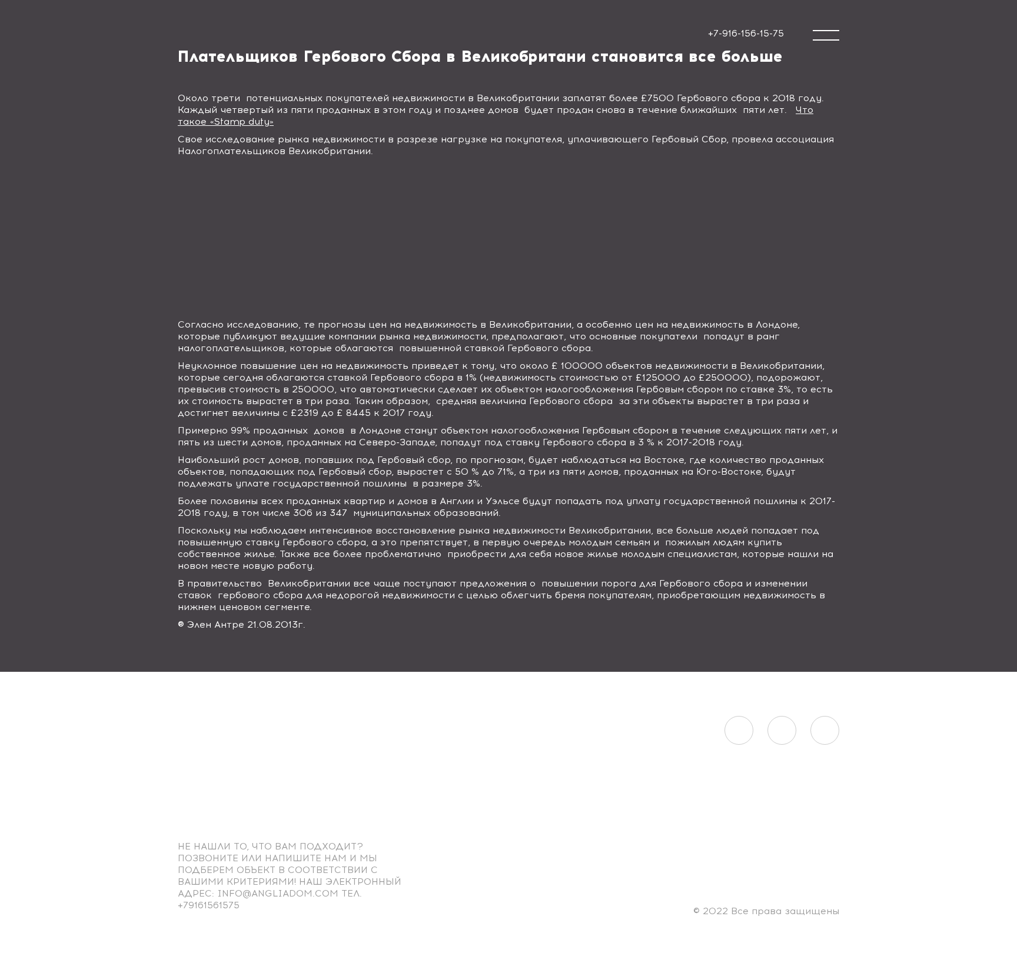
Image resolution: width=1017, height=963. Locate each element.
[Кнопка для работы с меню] (826, 35)
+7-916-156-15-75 (746, 33)
